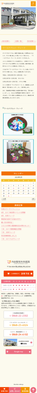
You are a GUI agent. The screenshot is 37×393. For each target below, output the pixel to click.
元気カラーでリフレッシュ (10, 209)
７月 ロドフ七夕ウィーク (10, 239)
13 (23, 188)
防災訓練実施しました (9, 235)
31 (8, 196)
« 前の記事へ (5, 41)
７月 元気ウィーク (8, 232)
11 (13, 188)
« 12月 (4, 199)
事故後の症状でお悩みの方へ (11, 219)
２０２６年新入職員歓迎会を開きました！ (16, 225)
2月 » (33, 199)
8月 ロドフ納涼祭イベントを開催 (13, 212)
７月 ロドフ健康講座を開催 (11, 229)
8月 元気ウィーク (7, 215)
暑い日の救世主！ (7, 222)
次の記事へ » (31, 41)
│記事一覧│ (18, 41)
